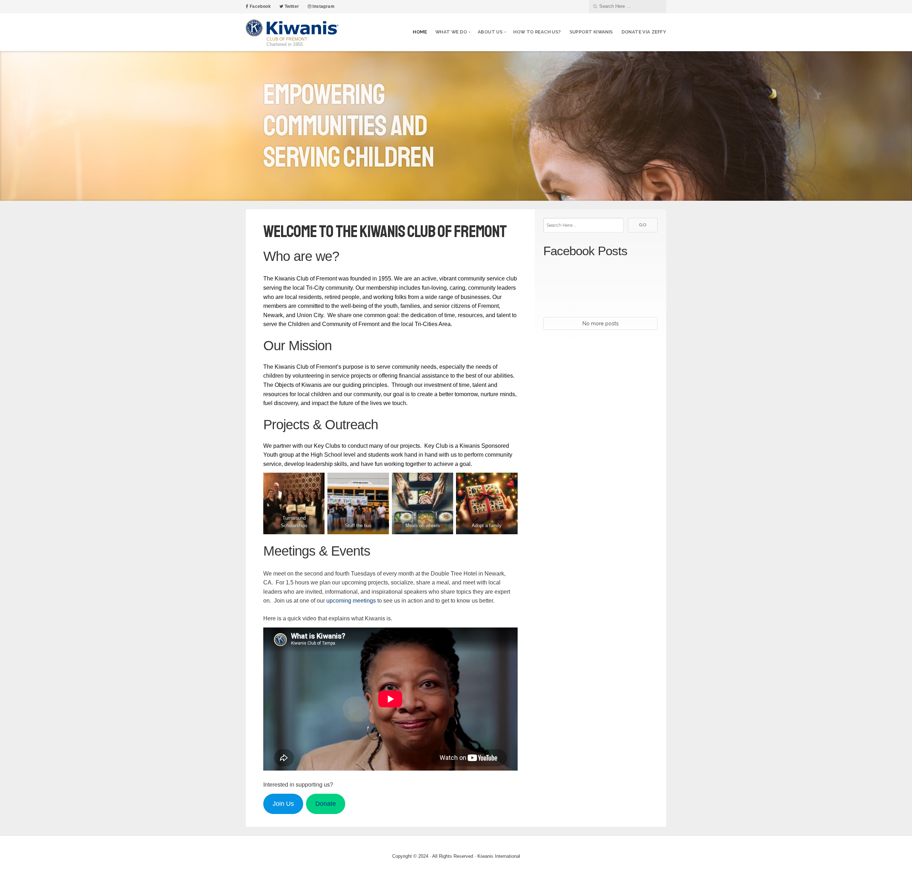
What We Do (451, 32)
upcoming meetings (351, 601)
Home (420, 32)
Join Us (283, 803)
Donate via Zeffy (644, 32)
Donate (325, 803)
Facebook (259, 6)
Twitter (291, 6)
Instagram (323, 6)
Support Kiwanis (591, 32)
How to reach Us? (537, 32)
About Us (490, 32)
